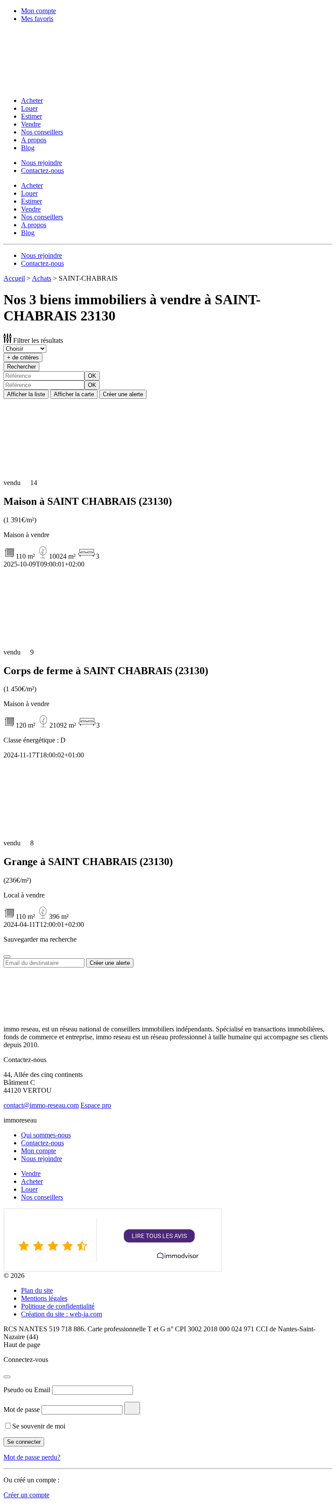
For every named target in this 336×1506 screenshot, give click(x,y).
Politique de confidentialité (57, 1306)
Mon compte (38, 10)
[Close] (7, 956)
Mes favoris (37, 18)
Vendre (31, 124)
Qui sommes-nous (46, 1135)
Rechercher (21, 366)
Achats (41, 278)
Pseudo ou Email (27, 1389)
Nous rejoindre (41, 162)
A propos (33, 140)
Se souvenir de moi (38, 1426)
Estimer (31, 116)
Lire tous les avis (159, 1235)
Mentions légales (44, 1298)
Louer (29, 108)
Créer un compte (26, 1495)
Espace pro (95, 1105)
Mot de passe (22, 1409)
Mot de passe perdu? (32, 1457)
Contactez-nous (42, 170)
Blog (28, 147)
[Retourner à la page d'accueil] (60, 85)
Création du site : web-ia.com (61, 1314)
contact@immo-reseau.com (41, 1105)
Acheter (32, 100)
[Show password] (132, 1408)
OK (92, 376)
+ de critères (23, 357)
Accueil (14, 278)
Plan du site (37, 1290)
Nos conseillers (42, 132)
